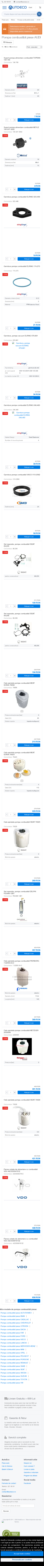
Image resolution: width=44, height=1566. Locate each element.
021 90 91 (7, 2)
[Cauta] (39, 14)
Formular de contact (9, 1483)
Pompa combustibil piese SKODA (13, 1373)
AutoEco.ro (21, 1519)
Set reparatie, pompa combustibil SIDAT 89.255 (19, 545)
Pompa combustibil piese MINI (12, 1349)
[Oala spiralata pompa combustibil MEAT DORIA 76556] (22, 699)
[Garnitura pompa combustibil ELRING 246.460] (22, 421)
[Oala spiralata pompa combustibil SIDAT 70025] (22, 838)
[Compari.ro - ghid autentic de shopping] (11, 1534)
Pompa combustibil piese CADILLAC (15, 1319)
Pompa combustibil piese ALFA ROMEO (16, 1313)
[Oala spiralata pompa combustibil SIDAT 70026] (22, 1116)
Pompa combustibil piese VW (12, 1383)
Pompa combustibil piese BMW (13, 1316)
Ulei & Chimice (7, 1466)
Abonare (6, 1511)
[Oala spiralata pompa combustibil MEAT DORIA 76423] (22, 768)
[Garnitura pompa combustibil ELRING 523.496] (22, 213)
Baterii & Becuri (7, 1469)
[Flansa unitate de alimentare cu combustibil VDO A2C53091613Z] (22, 1255)
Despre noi (28, 1463)
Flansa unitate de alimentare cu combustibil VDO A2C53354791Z (21, 1170)
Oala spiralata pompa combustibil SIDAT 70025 (22, 822)
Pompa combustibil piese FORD (13, 1336)
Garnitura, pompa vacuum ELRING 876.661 (21, 336)
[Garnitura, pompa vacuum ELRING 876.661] (22, 352)
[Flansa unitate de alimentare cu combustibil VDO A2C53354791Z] (22, 1185)
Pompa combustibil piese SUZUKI (14, 1376)
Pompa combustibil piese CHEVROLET (16, 1323)
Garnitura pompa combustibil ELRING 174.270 (22, 266)
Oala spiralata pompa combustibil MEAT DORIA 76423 (19, 753)
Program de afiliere (30, 1476)
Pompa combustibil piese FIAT (12, 1333)
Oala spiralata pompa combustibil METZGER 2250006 (21, 1031)
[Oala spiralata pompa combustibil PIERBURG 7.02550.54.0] (22, 977)
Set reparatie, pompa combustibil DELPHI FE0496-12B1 (20, 892)
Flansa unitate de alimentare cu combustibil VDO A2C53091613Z (21, 1240)
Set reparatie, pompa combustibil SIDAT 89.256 (19, 614)
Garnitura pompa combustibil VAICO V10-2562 (22, 475)
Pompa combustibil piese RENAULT (14, 1363)
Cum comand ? (29, 1466)
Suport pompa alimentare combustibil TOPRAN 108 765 (22, 59)
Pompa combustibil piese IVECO (13, 1339)
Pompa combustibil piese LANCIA (14, 1343)
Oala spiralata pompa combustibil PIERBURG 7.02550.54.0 (21, 962)
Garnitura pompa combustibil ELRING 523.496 (22, 197)
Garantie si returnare (31, 1472)
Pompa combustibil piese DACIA (13, 1329)
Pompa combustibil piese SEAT (13, 1369)
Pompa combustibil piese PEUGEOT (15, 1356)
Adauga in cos (28, 120)
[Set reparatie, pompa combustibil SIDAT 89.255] (22, 560)
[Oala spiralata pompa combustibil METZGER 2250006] (22, 1046)
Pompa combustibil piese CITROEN (14, 1326)
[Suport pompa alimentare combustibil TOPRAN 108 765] (22, 74)
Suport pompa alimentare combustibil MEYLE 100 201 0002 (21, 128)
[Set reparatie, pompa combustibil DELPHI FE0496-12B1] (22, 907)
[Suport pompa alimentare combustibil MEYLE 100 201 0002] (22, 143)
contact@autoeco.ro (22, 2)
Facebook (27, 1483)
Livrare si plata (29, 1469)
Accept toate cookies (22, 1554)
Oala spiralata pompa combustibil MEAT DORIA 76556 (19, 684)
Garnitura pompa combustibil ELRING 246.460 (22, 405)
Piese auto (5, 1463)
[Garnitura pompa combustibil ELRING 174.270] (22, 282)
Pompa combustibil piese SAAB (13, 1366)
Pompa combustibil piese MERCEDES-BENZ (18, 1346)
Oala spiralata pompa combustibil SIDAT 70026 (22, 1100)
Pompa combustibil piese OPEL (13, 1353)
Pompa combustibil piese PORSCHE (15, 1359)
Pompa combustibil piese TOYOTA (14, 1379)
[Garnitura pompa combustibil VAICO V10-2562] (22, 491)
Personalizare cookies (22, 1560)
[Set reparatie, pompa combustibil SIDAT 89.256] (22, 630)
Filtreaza (8, 42)
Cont (30, 7)
